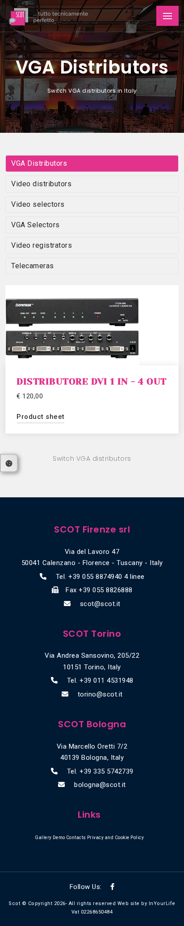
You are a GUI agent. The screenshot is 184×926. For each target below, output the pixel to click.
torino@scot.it (100, 694)
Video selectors (38, 204)
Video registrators (41, 245)
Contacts (76, 837)
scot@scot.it (100, 604)
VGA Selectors (35, 225)
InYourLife (162, 903)
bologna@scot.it (100, 785)
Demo (59, 837)
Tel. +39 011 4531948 (100, 680)
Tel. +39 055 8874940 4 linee (100, 577)
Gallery (43, 837)
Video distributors (41, 184)
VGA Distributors (39, 163)
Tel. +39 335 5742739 (100, 771)
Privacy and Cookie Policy (115, 837)
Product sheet (41, 417)
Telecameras (32, 266)
